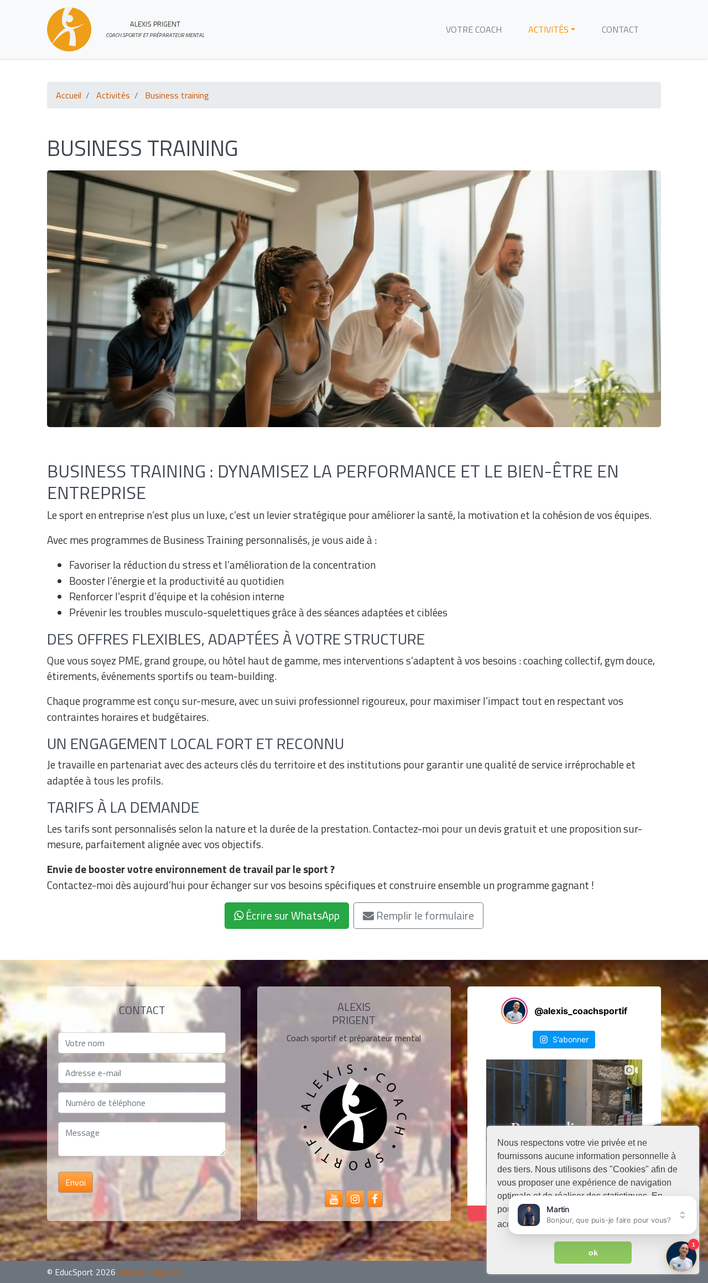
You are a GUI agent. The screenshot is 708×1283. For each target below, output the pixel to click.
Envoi (75, 1182)
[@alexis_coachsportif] (514, 1011)
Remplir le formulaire (424, 915)
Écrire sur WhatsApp (291, 915)
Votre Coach (474, 29)
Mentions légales (149, 1272)
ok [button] (593, 1252)
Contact (620, 29)
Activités (548, 29)
